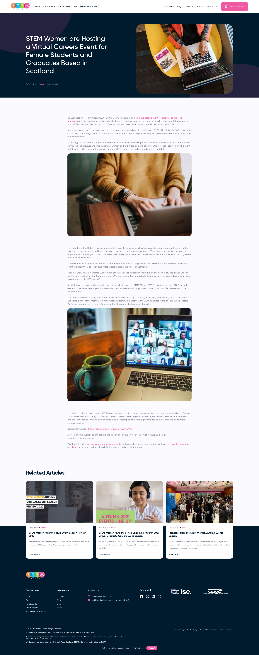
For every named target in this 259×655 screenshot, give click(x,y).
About (59, 608)
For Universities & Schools (36, 611)
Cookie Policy (192, 630)
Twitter (75, 447)
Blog (59, 604)
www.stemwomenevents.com (105, 444)
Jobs (28, 596)
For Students (31, 604)
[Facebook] (141, 596)
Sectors (60, 600)
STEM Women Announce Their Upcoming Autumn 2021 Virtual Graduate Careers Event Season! (129, 534)
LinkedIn (174, 444)
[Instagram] (159, 596)
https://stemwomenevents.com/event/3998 (110, 429)
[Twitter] (147, 596)
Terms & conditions (226, 630)
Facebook (184, 444)
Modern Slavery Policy (208, 630)
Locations (61, 596)
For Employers (32, 608)
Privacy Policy (179, 630)
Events (41, 84)
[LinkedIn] (153, 596)
